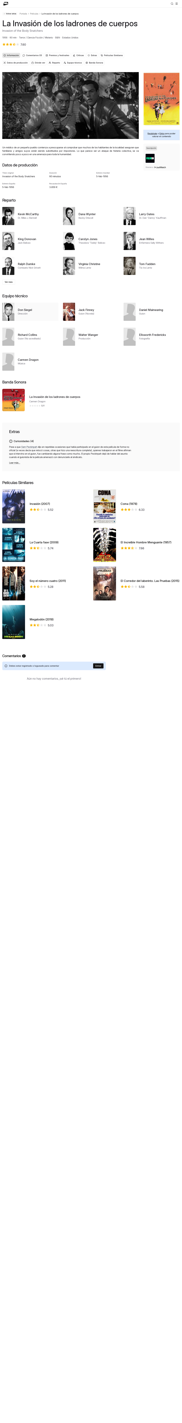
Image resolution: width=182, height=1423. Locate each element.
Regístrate (152, 133)
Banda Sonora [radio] (96, 62)
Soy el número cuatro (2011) (48, 581)
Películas (34, 13)
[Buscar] (172, 3)
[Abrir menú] (177, 4)
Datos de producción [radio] (17, 62)
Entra (162, 133)
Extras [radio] (94, 55)
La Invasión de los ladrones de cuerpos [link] (60, 13)
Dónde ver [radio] (40, 62)
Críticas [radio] (80, 55)
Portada (23, 13)
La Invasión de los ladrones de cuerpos (54, 397)
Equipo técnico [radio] (74, 62)
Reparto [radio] (56, 62)
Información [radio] (13, 55)
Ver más (9, 282)
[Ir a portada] (5, 3)
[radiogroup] (91, 55)
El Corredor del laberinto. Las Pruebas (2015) (150, 581)
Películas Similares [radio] (113, 55)
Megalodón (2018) (42, 619)
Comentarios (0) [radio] (34, 55)
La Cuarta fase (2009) (44, 542)
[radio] (151, 148)
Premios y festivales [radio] (59, 55)
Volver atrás (11, 14)
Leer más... (14, 462)
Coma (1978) (129, 504)
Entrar (98, 666)
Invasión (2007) (40, 504)
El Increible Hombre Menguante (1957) (146, 542)
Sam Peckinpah (29, 446)
